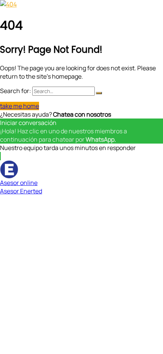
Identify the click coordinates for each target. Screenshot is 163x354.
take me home (19, 106)
